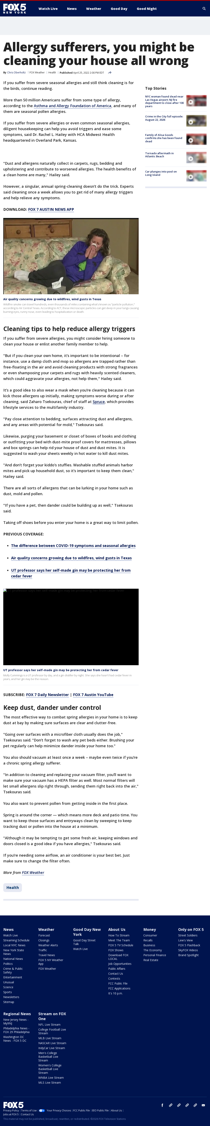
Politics (8, 964)
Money (149, 929)
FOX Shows (115, 950)
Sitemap (8, 1002)
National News (13, 959)
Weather (46, 929)
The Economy (152, 950)
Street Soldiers (187, 935)
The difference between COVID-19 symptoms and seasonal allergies (73, 545)
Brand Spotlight (188, 955)
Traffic (42, 950)
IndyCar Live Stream (51, 1048)
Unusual (8, 982)
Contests (114, 978)
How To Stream (118, 935)
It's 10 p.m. (115, 993)
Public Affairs (116, 969)
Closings (43, 940)
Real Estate (150, 960)
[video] (196, 101)
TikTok (179, 1105)
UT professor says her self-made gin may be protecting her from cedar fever (60, 670)
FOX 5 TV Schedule (120, 945)
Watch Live (10, 935)
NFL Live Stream (49, 1024)
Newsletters (11, 997)
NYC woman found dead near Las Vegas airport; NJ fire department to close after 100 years (164, 101)
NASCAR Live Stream (52, 1043)
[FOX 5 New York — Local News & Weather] (16, 9)
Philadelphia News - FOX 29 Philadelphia (16, 1030)
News (8, 929)
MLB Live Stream (49, 1038)
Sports (7, 992)
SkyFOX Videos (188, 950)
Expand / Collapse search (204, 9)
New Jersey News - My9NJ (16, 1021)
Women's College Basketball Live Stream (50, 1069)
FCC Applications (119, 988)
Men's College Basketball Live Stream (48, 1056)
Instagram (170, 1105)
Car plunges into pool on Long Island (161, 173)
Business (149, 945)
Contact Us (115, 973)
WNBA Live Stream (51, 1078)
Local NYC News (14, 945)
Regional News (17, 1013)
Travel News (46, 955)
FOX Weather (37, 72)
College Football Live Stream (52, 1031)
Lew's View (185, 940)
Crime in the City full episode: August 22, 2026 (164, 118)
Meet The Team (119, 940)
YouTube (187, 1105)
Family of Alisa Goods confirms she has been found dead (163, 138)
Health (52, 72)
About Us (116, 929)
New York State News (13, 952)
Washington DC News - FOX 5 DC (14, 1039)
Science (8, 987)
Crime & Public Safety (13, 970)
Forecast (44, 935)
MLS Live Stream (49, 1082)
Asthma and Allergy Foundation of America (72, 105)
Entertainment (12, 977)
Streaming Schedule (16, 940)
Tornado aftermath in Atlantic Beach (159, 154)
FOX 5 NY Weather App (50, 962)
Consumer (150, 935)
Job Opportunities (119, 964)
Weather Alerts (48, 945)
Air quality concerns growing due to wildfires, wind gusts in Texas (52, 299)
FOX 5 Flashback (189, 945)
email (203, 1105)
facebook (162, 1105)
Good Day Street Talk (84, 942)
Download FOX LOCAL (118, 957)
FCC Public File (118, 983)
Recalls (148, 940)
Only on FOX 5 (191, 929)
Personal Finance (154, 955)
